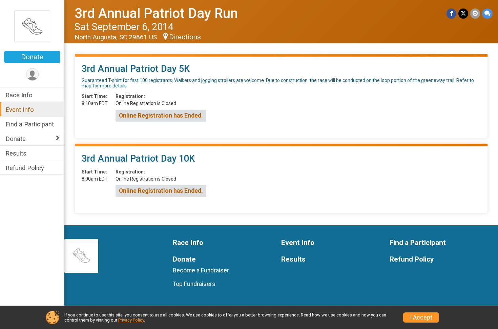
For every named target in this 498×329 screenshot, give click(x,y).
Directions (185, 37)
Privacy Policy (131, 320)
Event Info (19, 109)
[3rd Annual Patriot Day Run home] (32, 26)
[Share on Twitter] (463, 13)
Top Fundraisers (194, 284)
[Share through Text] (487, 13)
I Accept (421, 317)
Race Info (19, 95)
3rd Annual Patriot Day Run (156, 13)
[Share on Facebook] (451, 13)
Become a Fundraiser (201, 270)
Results (15, 153)
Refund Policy (24, 167)
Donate (32, 57)
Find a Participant (29, 124)
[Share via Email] (475, 13)
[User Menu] (32, 74)
